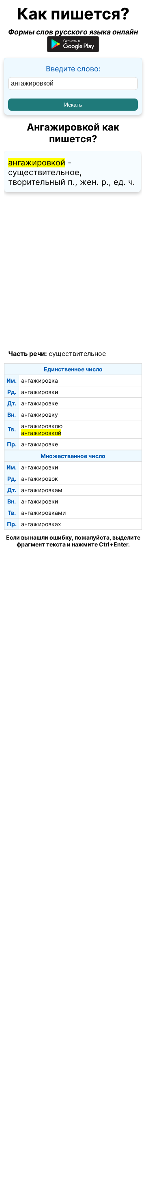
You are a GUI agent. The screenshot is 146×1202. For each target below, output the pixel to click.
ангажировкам (41, 489)
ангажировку (39, 414)
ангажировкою (41, 425)
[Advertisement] (73, 271)
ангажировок (39, 478)
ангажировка (39, 380)
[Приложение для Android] (73, 49)
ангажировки (39, 391)
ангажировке (39, 403)
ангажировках (41, 524)
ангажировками (43, 512)
